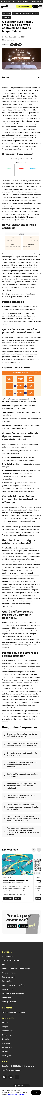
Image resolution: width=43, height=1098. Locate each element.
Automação (6, 13)
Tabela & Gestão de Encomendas (16, 969)
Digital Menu (7, 956)
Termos (5, 1051)
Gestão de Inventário (11, 960)
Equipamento (7, 1031)
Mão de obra (7, 989)
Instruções (6, 1056)
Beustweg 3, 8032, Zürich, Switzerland (18, 1066)
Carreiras (6, 1043)
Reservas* (6, 998)
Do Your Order (8, 37)
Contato (5, 1039)
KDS (4, 965)
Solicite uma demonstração (13, 1012)
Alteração (35, 1)
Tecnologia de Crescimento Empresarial (25, 13)
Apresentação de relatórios (13, 985)
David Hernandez (9, 894)
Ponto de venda (8, 977)
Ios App (12, 926)
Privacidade (7, 1047)
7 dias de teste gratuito (24, 6)
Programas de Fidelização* (13, 993)
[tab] (21, 736)
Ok (36, 1092)
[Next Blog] (39, 850)
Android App (23, 926)
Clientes (17, 898)
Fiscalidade (6, 17)
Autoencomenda (9, 973)
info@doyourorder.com (12, 1070)
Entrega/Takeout (9, 1002)
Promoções (7, 981)
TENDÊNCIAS (8, 898)
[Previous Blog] (34, 850)
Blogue (5, 1022)
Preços (5, 1027)
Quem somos (7, 1035)
